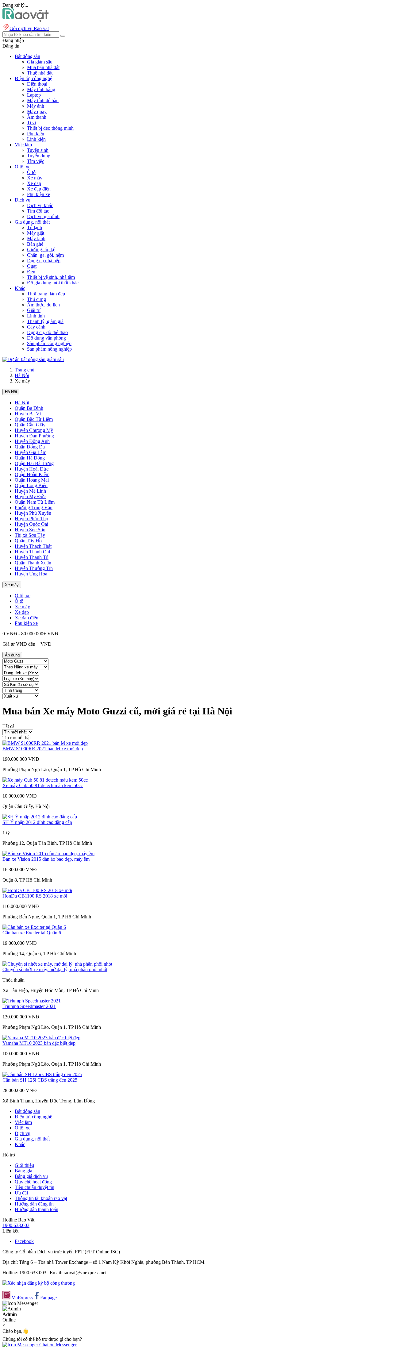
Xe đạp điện (39, 188)
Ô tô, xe (22, 595)
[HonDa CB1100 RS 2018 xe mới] (37, 890)
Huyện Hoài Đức (31, 468)
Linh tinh (36, 315)
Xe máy (34, 177)
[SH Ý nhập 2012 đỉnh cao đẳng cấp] (39, 816)
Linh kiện (36, 139)
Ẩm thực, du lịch (43, 304)
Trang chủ (24, 369)
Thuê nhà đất (39, 72)
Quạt (32, 266)
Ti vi (31, 122)
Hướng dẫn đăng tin (34, 1203)
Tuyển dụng (38, 155)
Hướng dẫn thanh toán (36, 1209)
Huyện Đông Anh (32, 441)
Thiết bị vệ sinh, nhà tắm (51, 277)
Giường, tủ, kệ (41, 249)
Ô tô (31, 172)
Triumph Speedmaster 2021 (29, 1006)
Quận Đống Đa (30, 446)
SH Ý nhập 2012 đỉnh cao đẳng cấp (37, 822)
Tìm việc (35, 161)
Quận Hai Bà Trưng (34, 463)
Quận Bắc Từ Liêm (34, 419)
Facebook (24, 1241)
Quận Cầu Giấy (30, 424)
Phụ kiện (35, 133)
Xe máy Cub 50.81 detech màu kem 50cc (42, 785)
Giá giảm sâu (39, 61)
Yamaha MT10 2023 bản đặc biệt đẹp (38, 1043)
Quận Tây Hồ (28, 540)
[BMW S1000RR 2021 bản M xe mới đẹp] (45, 743)
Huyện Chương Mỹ (34, 430)
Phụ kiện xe (38, 194)
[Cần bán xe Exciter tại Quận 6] (34, 927)
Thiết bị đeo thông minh (50, 128)
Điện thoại (37, 84)
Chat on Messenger (57, 1344)
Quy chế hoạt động (33, 1181)
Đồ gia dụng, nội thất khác (53, 282)
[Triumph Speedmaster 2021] (31, 1000)
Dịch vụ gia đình (43, 216)
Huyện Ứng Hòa (31, 573)
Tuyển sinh (37, 150)
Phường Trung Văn (33, 507)
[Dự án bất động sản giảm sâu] (33, 359)
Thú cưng (36, 299)
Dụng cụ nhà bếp (43, 260)
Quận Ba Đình (29, 408)
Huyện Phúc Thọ (31, 518)
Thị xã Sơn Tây (30, 535)
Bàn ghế (35, 244)
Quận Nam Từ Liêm (35, 502)
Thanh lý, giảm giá (45, 321)
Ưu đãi (21, 1192)
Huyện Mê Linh (30, 491)
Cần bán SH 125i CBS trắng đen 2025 (39, 1080)
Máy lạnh (36, 238)
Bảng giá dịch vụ (31, 1176)
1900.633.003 (15, 1225)
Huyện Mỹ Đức (30, 496)
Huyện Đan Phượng (34, 435)
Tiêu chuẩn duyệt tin (34, 1187)
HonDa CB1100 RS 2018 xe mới (34, 895)
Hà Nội (22, 375)
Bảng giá (23, 1170)
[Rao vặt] (25, 20)
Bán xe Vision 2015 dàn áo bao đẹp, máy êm (46, 859)
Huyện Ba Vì (28, 413)
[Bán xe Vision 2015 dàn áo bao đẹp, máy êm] (48, 853)
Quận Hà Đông (30, 457)
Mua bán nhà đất (43, 67)
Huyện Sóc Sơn (30, 529)
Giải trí (33, 310)
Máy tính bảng (41, 89)
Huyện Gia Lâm (30, 452)
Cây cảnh (36, 326)
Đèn (31, 271)
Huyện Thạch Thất (33, 546)
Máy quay (37, 111)
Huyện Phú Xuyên (33, 513)
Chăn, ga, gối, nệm (45, 255)
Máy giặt (35, 233)
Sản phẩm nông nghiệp (49, 349)
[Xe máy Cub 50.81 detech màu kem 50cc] (45, 780)
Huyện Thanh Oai (32, 551)
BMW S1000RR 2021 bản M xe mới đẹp (42, 748)
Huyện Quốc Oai (31, 524)
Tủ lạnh (34, 227)
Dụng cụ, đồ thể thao (47, 332)
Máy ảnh (35, 106)
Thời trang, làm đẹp (46, 293)
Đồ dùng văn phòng (46, 337)
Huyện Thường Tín (34, 568)
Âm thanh (36, 117)
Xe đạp (34, 183)
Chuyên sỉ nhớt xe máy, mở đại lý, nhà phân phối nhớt (54, 969)
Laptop (34, 95)
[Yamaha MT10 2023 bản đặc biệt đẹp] (41, 1037)
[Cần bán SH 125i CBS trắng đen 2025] (42, 1074)
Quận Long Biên (31, 485)
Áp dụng (12, 655)
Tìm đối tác (38, 210)
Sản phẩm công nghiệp (49, 343)
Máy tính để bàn (43, 100)
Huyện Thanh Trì (31, 557)
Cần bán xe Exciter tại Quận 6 (31, 932)
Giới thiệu (24, 1165)
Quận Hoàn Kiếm (32, 474)
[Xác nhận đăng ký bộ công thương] (38, 1283)
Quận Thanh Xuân (33, 562)
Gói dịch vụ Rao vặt (29, 28)
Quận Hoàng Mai (32, 480)
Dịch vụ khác (40, 205)
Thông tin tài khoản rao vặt (41, 1198)
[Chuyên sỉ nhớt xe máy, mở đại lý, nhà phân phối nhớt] (57, 964)
